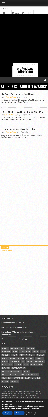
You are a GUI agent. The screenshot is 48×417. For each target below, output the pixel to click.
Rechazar (19, 413)
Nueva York (6, 368)
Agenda (12, 358)
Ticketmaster (14, 361)
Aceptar (7, 413)
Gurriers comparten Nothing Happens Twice (18, 339)
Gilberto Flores (10, 97)
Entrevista (23, 355)
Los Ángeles (36, 378)
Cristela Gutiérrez (18, 368)
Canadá (27, 378)
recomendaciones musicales (11, 371)
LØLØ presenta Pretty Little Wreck (14, 327)
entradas (20, 358)
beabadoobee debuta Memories (13, 323)
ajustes (36, 408)
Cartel (26, 365)
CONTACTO (4, 8)
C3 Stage (5, 381)
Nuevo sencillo (7, 365)
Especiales (40, 355)
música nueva (39, 361)
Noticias (5, 348)
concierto (5, 355)
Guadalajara (6, 351)
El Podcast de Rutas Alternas (28, 375)
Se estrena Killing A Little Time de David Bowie (23, 111)
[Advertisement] (24, 39)
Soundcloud (6, 378)
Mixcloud (30, 361)
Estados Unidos (25, 351)
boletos (14, 355)
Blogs (43, 351)
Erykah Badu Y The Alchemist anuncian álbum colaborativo (19, 333)
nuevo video (39, 358)
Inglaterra (29, 358)
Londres (5, 358)
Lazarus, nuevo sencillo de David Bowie (19, 129)
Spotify (31, 355)
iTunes (22, 348)
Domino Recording (36, 365)
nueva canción (18, 378)
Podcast (26, 371)
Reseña (15, 351)
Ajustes (30, 413)
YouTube (35, 351)
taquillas (18, 365)
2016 (23, 361)
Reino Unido (31, 348)
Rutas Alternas (6, 251)
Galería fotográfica (9, 375)
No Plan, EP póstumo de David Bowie (18, 94)
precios (5, 361)
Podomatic (14, 381)
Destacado (14, 348)
